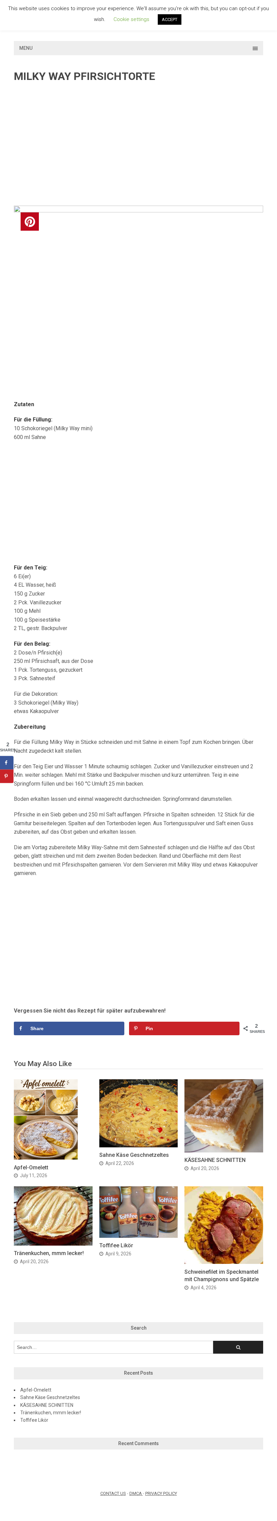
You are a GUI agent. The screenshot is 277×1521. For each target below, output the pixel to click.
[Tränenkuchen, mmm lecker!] (53, 1244)
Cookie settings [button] (131, 19)
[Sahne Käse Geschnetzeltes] (138, 1145)
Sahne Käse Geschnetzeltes (134, 1155)
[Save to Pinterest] (7, 776)
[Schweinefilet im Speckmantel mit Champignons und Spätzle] (223, 1262)
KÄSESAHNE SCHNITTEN (215, 1160)
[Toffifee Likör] (138, 1236)
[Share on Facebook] (7, 762)
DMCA (136, 1493)
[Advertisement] (138, 144)
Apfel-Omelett (31, 1167)
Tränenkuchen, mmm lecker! (49, 1253)
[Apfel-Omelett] (46, 1157)
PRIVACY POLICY (161, 1493)
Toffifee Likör (116, 1245)
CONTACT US (113, 1493)
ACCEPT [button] (169, 19)
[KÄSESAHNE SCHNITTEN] (223, 1150)
